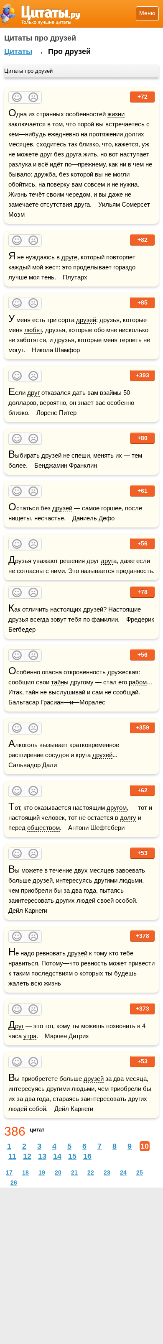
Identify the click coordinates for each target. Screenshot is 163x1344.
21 (74, 1172)
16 (87, 1156)
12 (27, 1156)
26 (13, 1182)
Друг (16, 1026)
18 (25, 1172)
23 (107, 1172)
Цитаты (18, 51)
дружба (45, 174)
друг (72, 154)
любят (33, 329)
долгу (128, 817)
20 (58, 1172)
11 (12, 1156)
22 (90, 1172)
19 (41, 1172)
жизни (116, 114)
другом (117, 807)
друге (69, 257)
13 (42, 1156)
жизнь (52, 983)
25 (139, 1172)
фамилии (105, 619)
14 (57, 1156)
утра (29, 1035)
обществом (43, 827)
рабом (138, 682)
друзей (86, 319)
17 (9, 1172)
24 (123, 1172)
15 (72, 1156)
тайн (57, 682)
